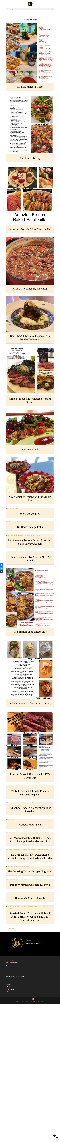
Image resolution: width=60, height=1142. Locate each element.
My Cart (9, 991)
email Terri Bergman (12, 962)
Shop (8, 984)
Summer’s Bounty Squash (30, 898)
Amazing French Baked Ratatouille (30, 229)
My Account (10, 989)
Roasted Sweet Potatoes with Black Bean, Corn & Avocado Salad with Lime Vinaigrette (29, 917)
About (9, 987)
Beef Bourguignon (30, 513)
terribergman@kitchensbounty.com (33, 943)
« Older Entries (10, 928)
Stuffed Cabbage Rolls (30, 527)
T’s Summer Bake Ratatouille (30, 631)
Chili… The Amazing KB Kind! (30, 288)
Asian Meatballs (30, 449)
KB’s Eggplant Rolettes (30, 86)
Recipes (9, 982)
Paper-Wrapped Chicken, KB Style (30, 884)
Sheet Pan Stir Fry (29, 158)
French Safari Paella (30, 824)
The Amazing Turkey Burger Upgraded (30, 871)
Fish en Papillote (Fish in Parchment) (30, 703)
